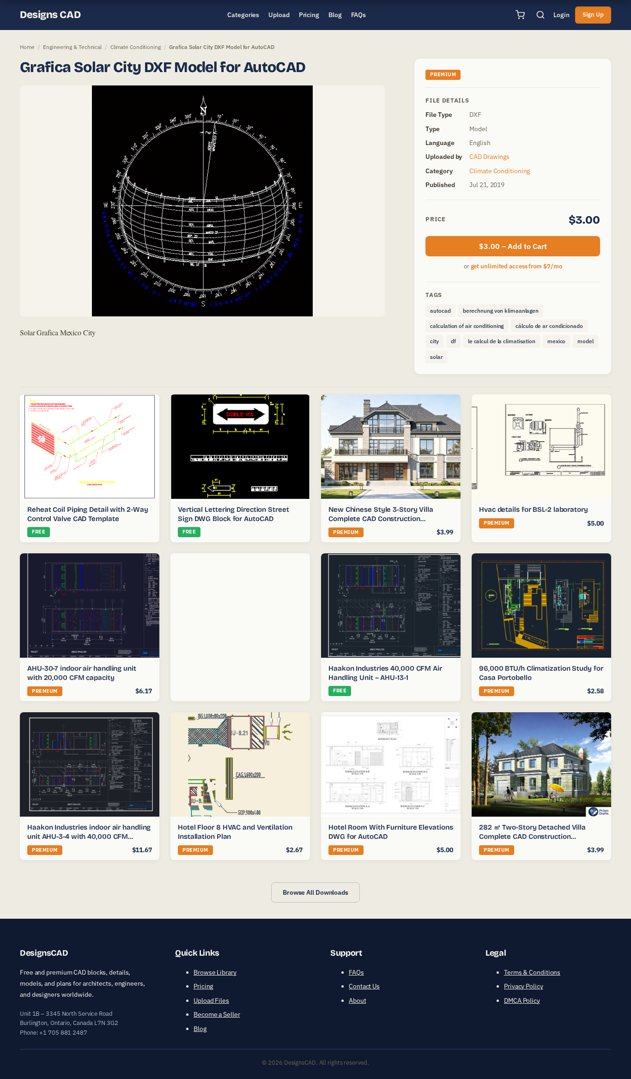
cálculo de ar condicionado (549, 325)
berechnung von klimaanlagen (501, 310)
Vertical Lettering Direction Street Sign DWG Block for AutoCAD (233, 514)
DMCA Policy (522, 1000)
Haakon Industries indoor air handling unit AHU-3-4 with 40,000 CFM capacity (89, 836)
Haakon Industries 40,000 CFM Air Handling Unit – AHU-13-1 (385, 673)
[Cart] (520, 14)
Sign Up (593, 14)
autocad (440, 310)
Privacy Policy (523, 986)
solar (436, 356)
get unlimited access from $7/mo (516, 266)
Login (561, 15)
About (357, 1000)
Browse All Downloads (315, 892)
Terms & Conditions (532, 972)
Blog (200, 1028)
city (434, 341)
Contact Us (364, 986)
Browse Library (215, 972)
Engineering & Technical (72, 46)
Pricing (203, 986)
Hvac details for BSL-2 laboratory (533, 509)
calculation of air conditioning (467, 325)
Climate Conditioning (135, 46)
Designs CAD (50, 15)
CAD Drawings (489, 156)
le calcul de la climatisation (501, 341)
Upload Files (211, 1000)
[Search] (540, 14)
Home (27, 46)
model (585, 341)
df (453, 341)
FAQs (356, 972)
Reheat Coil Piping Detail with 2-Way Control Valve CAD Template (87, 514)
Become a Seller (217, 1014)
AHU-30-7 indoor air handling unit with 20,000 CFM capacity (81, 673)
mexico (556, 341)
